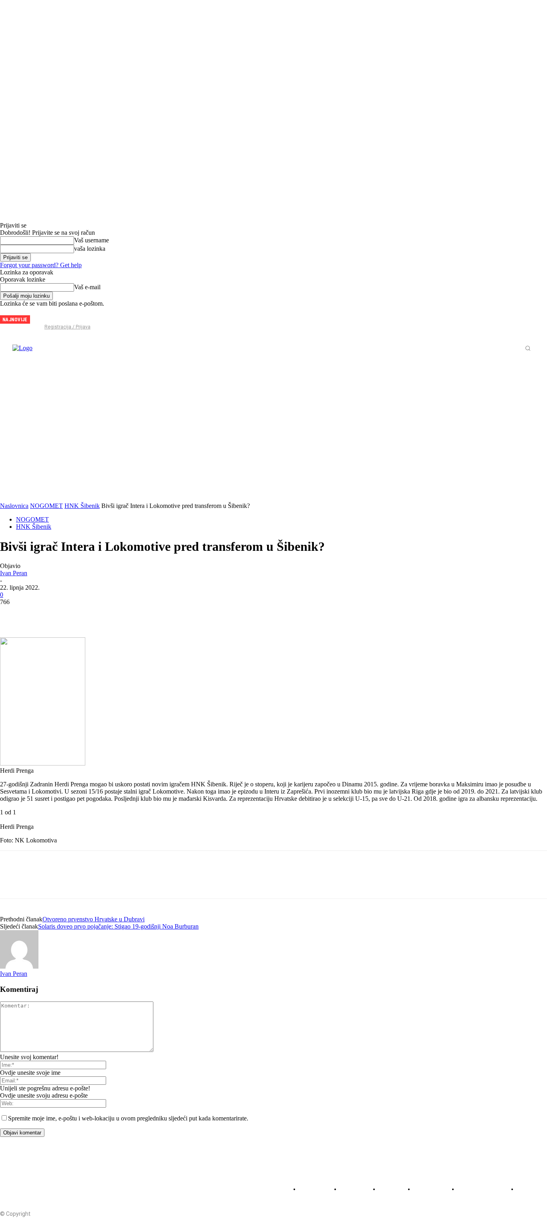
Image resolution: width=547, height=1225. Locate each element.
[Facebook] (42, 316)
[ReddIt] (71, 614)
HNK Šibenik (82, 505)
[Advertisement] (273, 424)
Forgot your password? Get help (41, 265)
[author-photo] (19, 966)
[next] (36, 319)
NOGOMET (46, 505)
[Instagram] (55, 316)
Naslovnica (14, 505)
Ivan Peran (13, 573)
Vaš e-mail (87, 287)
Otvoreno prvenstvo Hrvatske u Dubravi (93, 919)
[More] (184, 614)
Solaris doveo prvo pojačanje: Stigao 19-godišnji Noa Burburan (118, 926)
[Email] (99, 614)
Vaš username (91, 240)
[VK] (156, 614)
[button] (528, 348)
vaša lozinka (89, 248)
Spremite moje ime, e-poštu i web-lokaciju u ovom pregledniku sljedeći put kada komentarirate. (128, 1118)
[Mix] (128, 614)
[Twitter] (68, 316)
